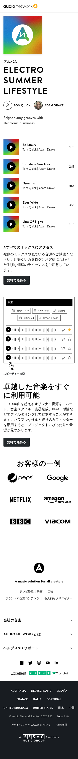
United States (43, 708)
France (22, 699)
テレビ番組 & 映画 (31, 591)
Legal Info (63, 716)
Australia (18, 691)
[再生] (11, 147)
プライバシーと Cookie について (30, 725)
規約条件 (62, 725)
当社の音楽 (12, 620)
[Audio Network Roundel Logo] (39, 568)
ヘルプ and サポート (20, 648)
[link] (20, 6)
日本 (61, 708)
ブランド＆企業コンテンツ (22, 598)
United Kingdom (15, 708)
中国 (72, 708)
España (62, 691)
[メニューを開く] (71, 6)
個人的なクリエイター (58, 598)
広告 (50, 591)
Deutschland (41, 691)
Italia (37, 699)
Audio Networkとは (22, 634)
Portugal (54, 699)
